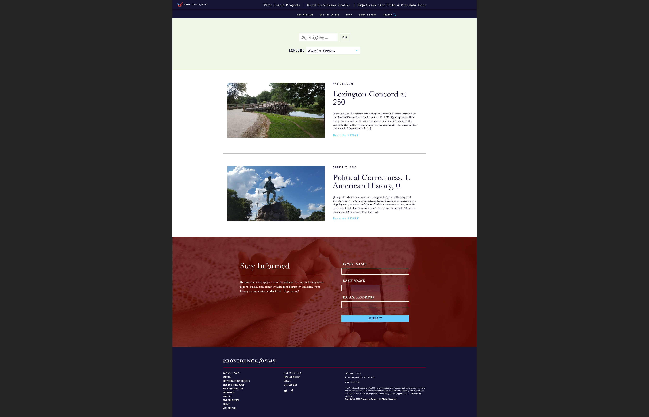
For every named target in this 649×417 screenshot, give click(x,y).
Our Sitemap (229, 392)
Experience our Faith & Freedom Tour (391, 5)
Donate (226, 404)
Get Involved (352, 382)
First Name (355, 264)
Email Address (359, 297)
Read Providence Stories (329, 5)
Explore (296, 50)
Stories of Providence (233, 385)
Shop (349, 15)
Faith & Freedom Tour (233, 389)
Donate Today (368, 15)
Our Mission (305, 15)
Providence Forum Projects (236, 381)
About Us (227, 396)
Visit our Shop (230, 408)
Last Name (354, 281)
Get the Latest (329, 15)
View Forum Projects (282, 5)
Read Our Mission (231, 400)
